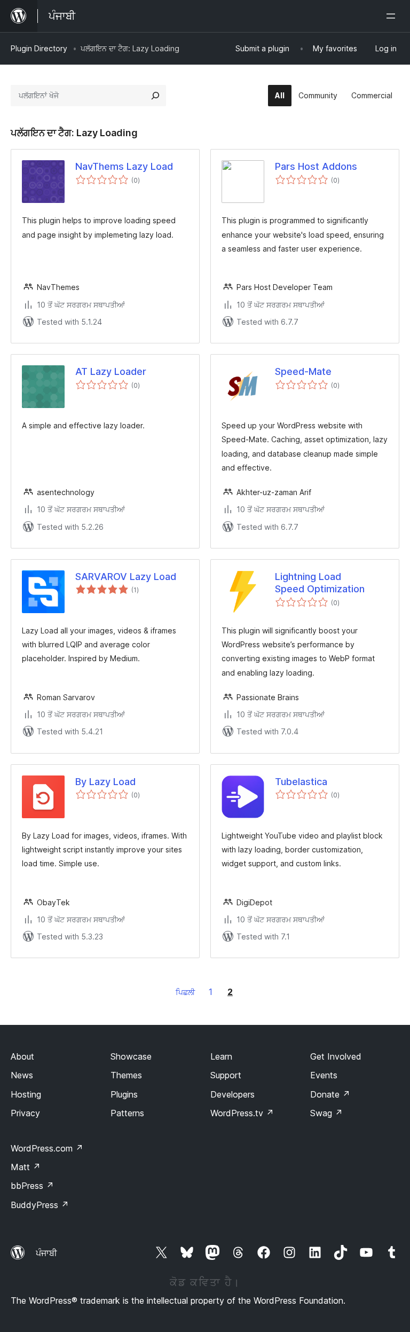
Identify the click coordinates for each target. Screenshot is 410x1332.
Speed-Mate (303, 371)
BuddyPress (40, 1205)
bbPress (32, 1185)
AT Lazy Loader (110, 371)
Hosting (26, 1094)
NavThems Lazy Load (124, 166)
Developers (232, 1094)
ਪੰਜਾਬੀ (46, 1253)
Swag (326, 1113)
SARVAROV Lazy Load (125, 576)
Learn (221, 1056)
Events (323, 1075)
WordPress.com (47, 1148)
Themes (126, 1075)
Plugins (124, 1094)
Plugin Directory (39, 48)
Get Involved (335, 1056)
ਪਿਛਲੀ (185, 992)
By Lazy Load (105, 781)
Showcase (131, 1056)
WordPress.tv (242, 1113)
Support (225, 1075)
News (22, 1075)
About (22, 1056)
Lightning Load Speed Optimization (320, 582)
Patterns (127, 1113)
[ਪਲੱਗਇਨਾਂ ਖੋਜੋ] (155, 95)
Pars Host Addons (316, 166)
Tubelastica (301, 781)
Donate (330, 1094)
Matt (26, 1167)
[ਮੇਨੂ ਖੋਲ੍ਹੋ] (393, 16)
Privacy (25, 1113)
